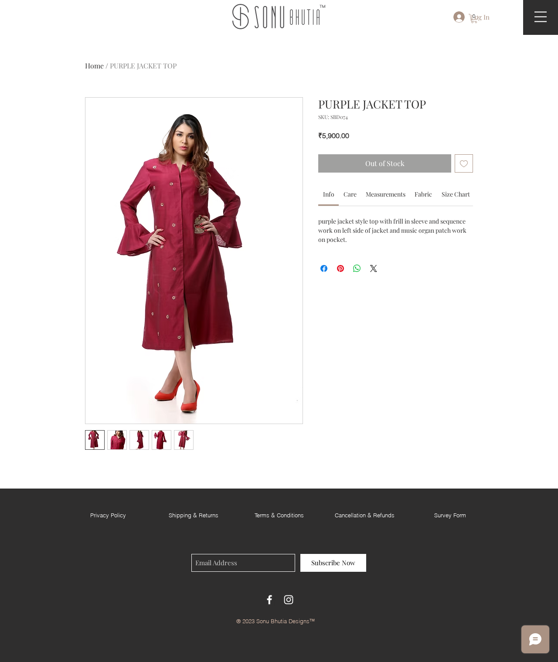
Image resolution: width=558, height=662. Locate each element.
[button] (474, 18)
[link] (328, 194)
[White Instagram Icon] (288, 600)
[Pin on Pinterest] (340, 268)
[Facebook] (269, 600)
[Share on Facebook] (324, 268)
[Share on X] (373, 268)
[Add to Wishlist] (464, 163)
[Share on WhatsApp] (357, 268)
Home (94, 65)
